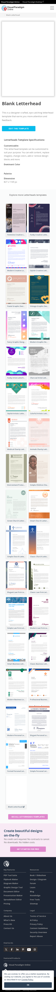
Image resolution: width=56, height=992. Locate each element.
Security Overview (38, 932)
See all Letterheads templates (28, 816)
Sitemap (34, 903)
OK (28, 985)
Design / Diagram (38, 879)
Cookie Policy (27, 979)
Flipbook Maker (11, 879)
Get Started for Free (28, 849)
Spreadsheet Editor (13, 899)
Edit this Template (19, 128)
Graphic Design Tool (13, 887)
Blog (32, 891)
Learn (32, 887)
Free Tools (35, 899)
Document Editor (12, 891)
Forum (33, 883)
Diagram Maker (11, 883)
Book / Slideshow (38, 875)
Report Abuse (36, 936)
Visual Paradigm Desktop (32, 2)
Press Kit (8, 924)
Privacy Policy (36, 924)
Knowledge (35, 895)
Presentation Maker (13, 895)
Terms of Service (38, 916)
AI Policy (34, 920)
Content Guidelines (39, 928)
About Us (8, 916)
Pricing (7, 903)
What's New (9, 920)
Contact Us (9, 928)
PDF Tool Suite (10, 875)
